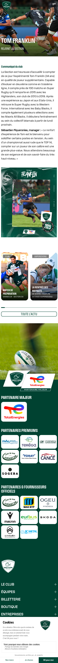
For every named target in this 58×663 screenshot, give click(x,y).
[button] (54, 4)
